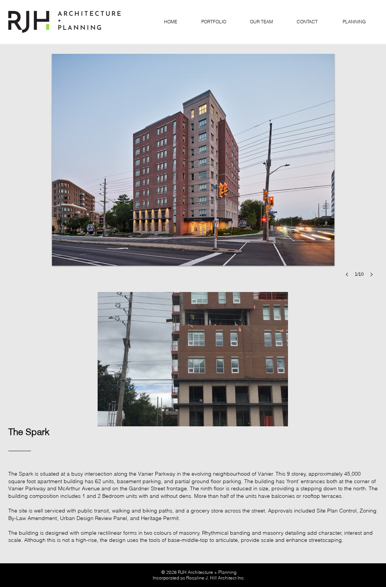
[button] (193, 173)
